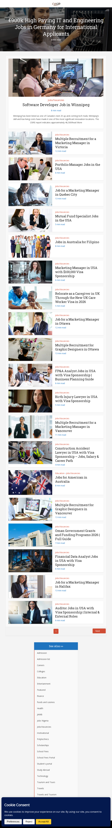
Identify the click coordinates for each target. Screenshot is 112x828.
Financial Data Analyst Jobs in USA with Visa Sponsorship (76, 560)
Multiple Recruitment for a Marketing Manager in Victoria (75, 143)
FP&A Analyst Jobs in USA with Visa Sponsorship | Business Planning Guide (75, 375)
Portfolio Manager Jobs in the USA (77, 166)
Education (59, 473)
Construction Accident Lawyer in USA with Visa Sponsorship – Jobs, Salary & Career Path (77, 454)
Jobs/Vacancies (56, 100)
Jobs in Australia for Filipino (77, 242)
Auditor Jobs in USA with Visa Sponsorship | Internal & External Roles (77, 612)
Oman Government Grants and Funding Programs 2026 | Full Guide (77, 535)
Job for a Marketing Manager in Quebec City (77, 192)
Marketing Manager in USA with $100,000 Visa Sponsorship (76, 272)
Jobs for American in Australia (71, 479)
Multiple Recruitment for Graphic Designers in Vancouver (74, 509)
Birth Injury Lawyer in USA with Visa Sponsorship (76, 399)
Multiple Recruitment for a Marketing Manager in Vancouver (75, 426)
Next (97, 631)
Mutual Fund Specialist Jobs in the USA (76, 218)
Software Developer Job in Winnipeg (56, 104)
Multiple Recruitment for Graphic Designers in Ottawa (77, 347)
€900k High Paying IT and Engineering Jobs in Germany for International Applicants (56, 27)
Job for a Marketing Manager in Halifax (77, 584)
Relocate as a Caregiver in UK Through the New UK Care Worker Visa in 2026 (77, 297)
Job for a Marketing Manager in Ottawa (77, 321)
